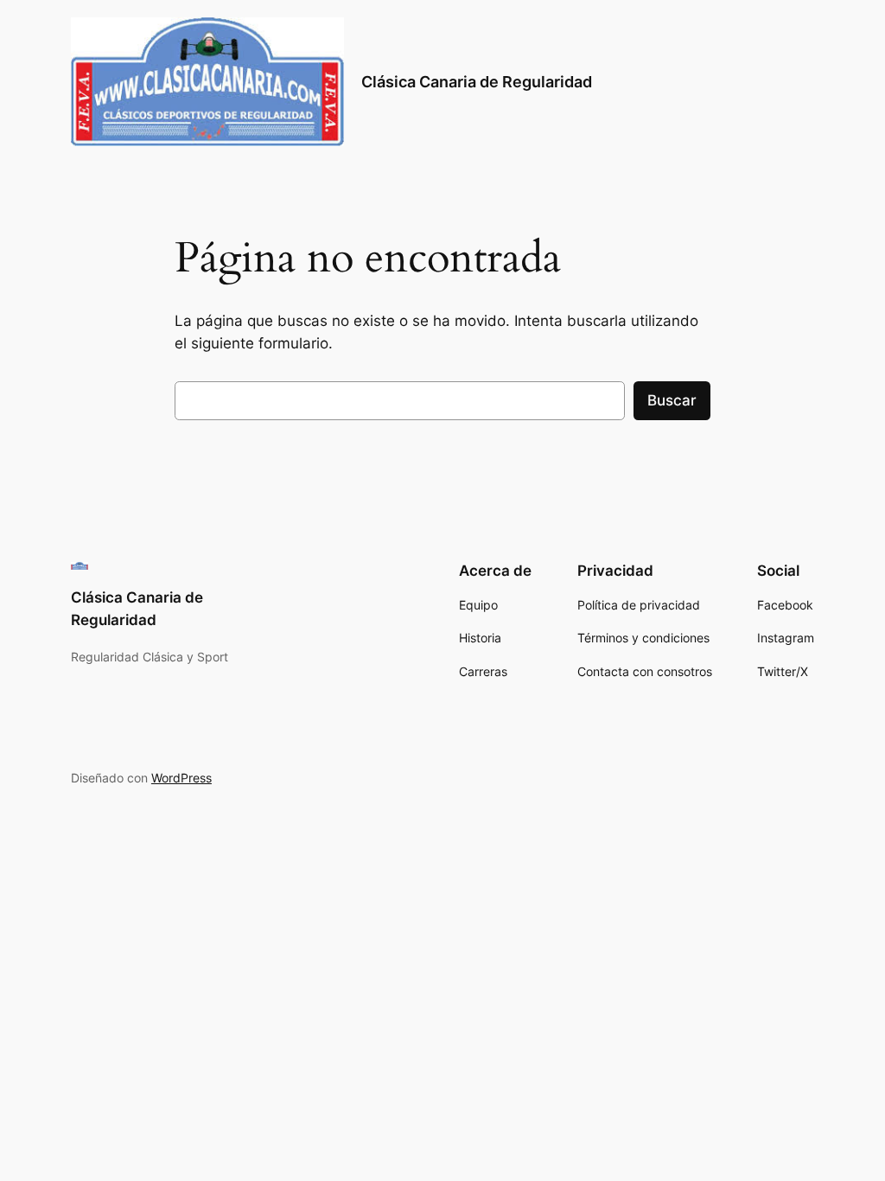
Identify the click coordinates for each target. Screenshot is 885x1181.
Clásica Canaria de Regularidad (476, 82)
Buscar (672, 400)
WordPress (181, 777)
